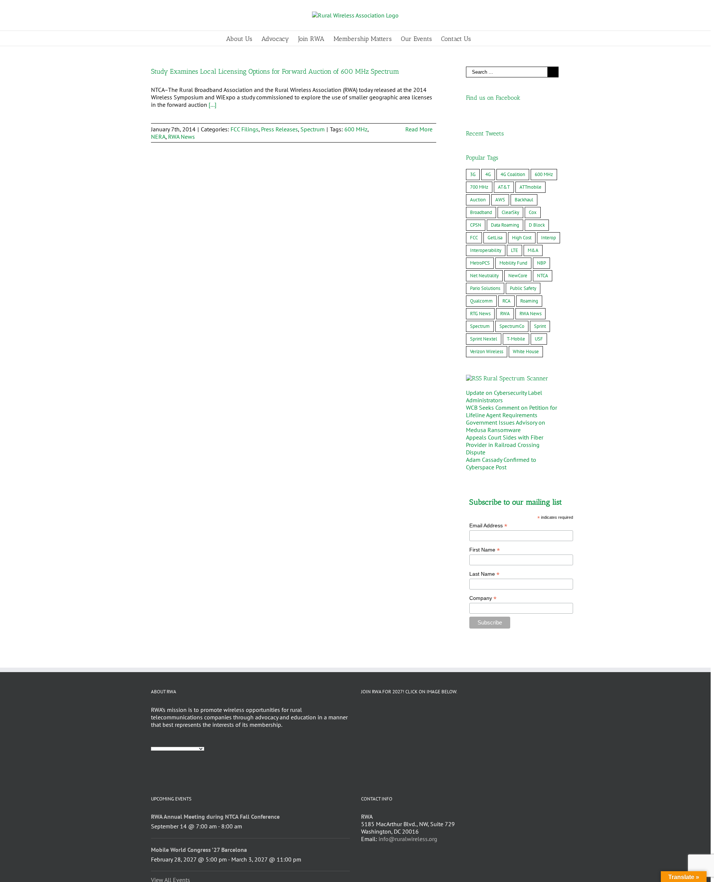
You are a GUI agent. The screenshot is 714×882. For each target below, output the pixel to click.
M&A (533, 250)
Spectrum (312, 129)
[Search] (482, 38)
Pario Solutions (485, 288)
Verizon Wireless (486, 351)
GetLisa (495, 237)
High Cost (521, 237)
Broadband (481, 212)
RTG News (480, 313)
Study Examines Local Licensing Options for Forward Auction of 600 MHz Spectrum (275, 71)
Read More (418, 129)
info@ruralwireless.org (408, 839)
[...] (212, 104)
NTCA (542, 275)
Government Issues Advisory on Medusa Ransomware (505, 426)
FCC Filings (244, 129)
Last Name (484, 574)
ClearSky (510, 212)
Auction (478, 199)
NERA (158, 136)
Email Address (488, 525)
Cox (533, 212)
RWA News (181, 136)
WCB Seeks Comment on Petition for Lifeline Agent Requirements (511, 411)
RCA (506, 301)
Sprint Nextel (483, 339)
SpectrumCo (511, 326)
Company (482, 598)
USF (539, 339)
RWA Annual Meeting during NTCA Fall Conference (215, 816)
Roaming (529, 301)
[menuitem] (243, 38)
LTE (514, 250)
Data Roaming (505, 225)
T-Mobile (516, 339)
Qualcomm (481, 301)
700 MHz (479, 187)
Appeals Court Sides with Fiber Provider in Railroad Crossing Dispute (504, 445)
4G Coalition (513, 174)
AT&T (504, 187)
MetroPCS (480, 263)
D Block (537, 225)
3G (473, 174)
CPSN (475, 225)
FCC (474, 237)
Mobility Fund (513, 263)
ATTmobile (530, 187)
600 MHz (355, 129)
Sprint (540, 326)
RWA (505, 313)
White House (526, 351)
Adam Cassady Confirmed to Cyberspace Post (501, 463)
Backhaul (524, 199)
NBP (541, 263)
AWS (500, 199)
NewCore (517, 275)
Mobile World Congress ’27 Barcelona (199, 849)
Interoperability (485, 250)
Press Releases (279, 129)
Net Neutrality (484, 275)
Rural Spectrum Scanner (515, 378)
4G (488, 174)
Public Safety (523, 288)
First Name (484, 549)
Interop (548, 237)
